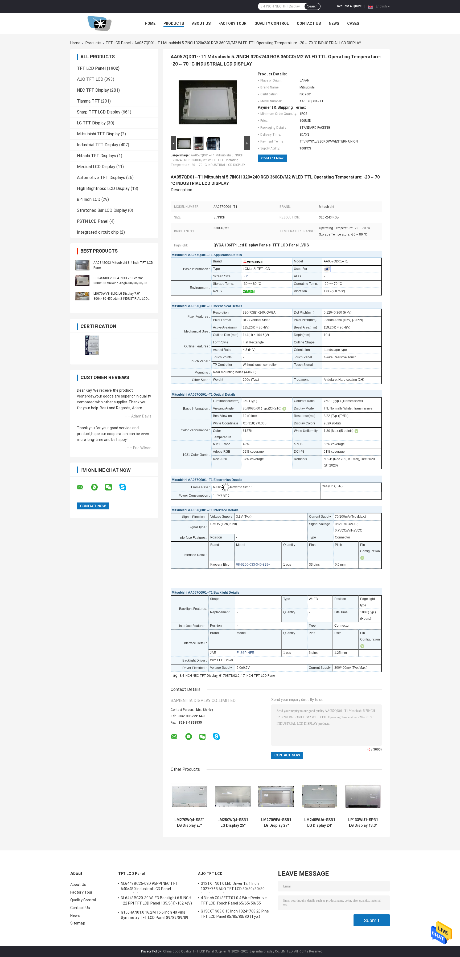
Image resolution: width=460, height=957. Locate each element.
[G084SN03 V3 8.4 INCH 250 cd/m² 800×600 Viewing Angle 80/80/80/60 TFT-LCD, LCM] (82, 280)
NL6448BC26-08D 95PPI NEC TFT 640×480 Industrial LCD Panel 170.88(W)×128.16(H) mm (149, 887)
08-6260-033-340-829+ (253, 564)
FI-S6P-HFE (245, 653)
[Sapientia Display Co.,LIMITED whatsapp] (97, 487)
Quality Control (271, 23)
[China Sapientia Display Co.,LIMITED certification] (92, 345)
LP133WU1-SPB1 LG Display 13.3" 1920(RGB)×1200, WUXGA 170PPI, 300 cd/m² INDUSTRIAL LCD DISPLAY (363, 823)
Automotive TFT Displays (101, 177)
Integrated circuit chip (98, 232)
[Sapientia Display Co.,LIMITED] (99, 23)
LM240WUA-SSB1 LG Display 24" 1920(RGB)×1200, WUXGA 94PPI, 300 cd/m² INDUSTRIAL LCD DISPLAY (319, 823)
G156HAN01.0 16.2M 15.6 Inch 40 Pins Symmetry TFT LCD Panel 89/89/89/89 (154, 915)
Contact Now (272, 158)
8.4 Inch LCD (88, 199)
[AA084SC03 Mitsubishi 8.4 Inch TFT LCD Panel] (82, 265)
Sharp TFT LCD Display (98, 112)
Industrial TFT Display (97, 144)
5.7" (245, 276)
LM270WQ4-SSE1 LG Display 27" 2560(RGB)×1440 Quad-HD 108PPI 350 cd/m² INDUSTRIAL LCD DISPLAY (189, 823)
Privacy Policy (151, 951)
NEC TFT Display (93, 90)
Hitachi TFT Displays (96, 155)
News (334, 23)
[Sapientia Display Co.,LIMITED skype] (126, 487)
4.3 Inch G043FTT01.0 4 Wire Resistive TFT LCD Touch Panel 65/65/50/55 (234, 900)
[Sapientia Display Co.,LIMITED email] (83, 487)
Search (312, 6)
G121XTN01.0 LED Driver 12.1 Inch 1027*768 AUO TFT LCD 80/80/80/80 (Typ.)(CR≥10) (233, 887)
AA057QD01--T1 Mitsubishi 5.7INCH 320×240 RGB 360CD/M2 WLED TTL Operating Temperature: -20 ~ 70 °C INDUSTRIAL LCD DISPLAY (208, 160)
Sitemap (77, 923)
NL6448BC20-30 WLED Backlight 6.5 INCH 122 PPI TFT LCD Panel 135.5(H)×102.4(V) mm (156, 901)
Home (150, 23)
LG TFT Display (91, 122)
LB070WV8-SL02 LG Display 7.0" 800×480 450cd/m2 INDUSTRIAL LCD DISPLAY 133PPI (120, 299)
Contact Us (309, 23)
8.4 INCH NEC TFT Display (198, 676)
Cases (353, 23)
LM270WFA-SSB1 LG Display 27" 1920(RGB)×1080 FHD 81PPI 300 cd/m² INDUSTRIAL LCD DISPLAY (276, 823)
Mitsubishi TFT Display (98, 133)
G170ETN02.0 (229, 676)
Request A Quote (349, 6)
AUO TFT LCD (90, 79)
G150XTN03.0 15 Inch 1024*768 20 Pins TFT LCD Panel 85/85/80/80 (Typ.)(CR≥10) (235, 914)
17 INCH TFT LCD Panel (258, 676)
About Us (201, 23)
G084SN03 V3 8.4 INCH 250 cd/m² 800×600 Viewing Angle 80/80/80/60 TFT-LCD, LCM (120, 283)
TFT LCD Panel (118, 43)
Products (173, 23)
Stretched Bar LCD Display (102, 210)
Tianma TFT (88, 101)
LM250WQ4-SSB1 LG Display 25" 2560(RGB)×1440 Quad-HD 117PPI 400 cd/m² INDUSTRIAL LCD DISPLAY (232, 823)
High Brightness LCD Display (103, 188)
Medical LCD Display (96, 166)
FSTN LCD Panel (92, 221)
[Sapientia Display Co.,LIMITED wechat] (111, 487)
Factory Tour (233, 23)
